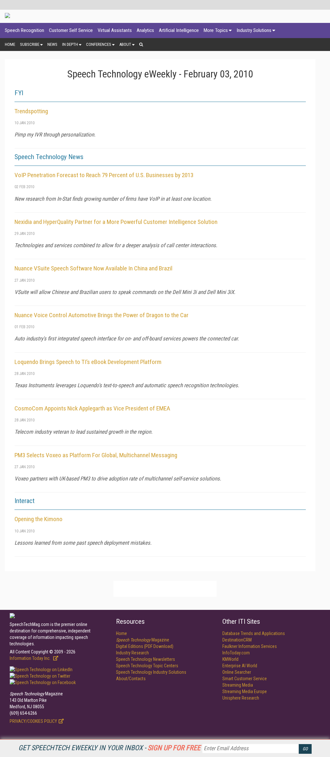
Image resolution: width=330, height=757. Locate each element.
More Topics (216, 30)
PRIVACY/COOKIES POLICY (33, 721)
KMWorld (230, 659)
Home (10, 44)
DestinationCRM (237, 639)
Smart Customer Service (244, 678)
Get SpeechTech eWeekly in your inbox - (109, 748)
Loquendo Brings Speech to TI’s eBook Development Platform (88, 362)
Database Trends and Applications (253, 633)
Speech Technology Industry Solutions (151, 672)
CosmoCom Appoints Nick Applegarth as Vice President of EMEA (92, 408)
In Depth (70, 44)
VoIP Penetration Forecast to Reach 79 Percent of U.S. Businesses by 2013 (104, 175)
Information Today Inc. (31, 658)
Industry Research (132, 652)
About (125, 44)
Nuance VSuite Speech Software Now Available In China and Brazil (93, 268)
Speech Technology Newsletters (145, 659)
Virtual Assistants (115, 30)
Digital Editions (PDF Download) (144, 646)
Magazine (142, 639)
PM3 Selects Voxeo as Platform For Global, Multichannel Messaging (96, 455)
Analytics (145, 30)
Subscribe (29, 44)
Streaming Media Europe (244, 691)
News (52, 44)
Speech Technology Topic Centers (147, 665)
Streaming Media (237, 685)
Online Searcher (236, 672)
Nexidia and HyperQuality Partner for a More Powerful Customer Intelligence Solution (116, 222)
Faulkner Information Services (249, 646)
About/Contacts (131, 678)
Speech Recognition (24, 30)
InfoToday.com (236, 652)
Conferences (98, 44)
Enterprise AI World (239, 665)
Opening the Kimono (39, 519)
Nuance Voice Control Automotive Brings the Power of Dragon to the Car (102, 315)
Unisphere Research (240, 698)
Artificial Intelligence (179, 30)
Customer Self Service (71, 30)
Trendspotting (31, 111)
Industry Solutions (254, 30)
